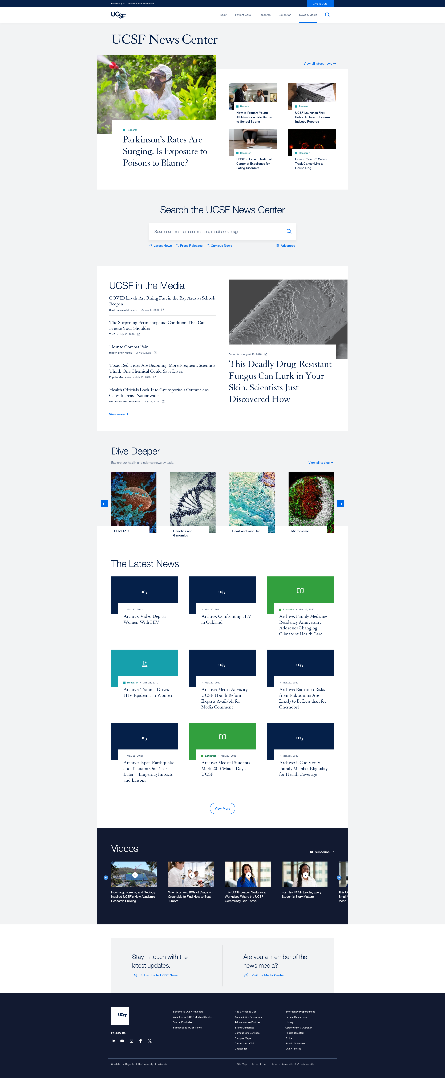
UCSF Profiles (293, 1048)
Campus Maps (243, 1038)
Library (289, 1022)
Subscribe (324, 852)
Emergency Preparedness (300, 1011)
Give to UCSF (320, 3)
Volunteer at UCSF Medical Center (192, 1016)
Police (288, 1038)
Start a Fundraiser (183, 1022)
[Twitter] (152, 1041)
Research (265, 15)
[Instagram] (133, 1041)
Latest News (163, 245)
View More (222, 808)
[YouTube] (124, 1041)
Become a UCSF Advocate (188, 1011)
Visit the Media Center (268, 975)
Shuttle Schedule (295, 1043)
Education (285, 15)
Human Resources (296, 1016)
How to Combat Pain (129, 347)
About (223, 15)
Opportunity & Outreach (298, 1027)
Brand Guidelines (244, 1027)
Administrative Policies (247, 1022)
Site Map (242, 1064)
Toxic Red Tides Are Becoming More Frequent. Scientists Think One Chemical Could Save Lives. (162, 368)
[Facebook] (143, 1041)
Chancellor (241, 1048)
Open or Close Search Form (327, 15)
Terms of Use (259, 1064)
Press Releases (191, 245)
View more (117, 414)
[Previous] (104, 503)
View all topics (319, 462)
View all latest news (318, 63)
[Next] (340, 503)
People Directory (294, 1032)
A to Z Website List (245, 1011)
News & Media (308, 15)
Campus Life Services (247, 1032)
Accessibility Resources (248, 1016)
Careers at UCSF (244, 1043)
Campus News (221, 245)
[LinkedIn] (115, 1041)
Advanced (288, 245)
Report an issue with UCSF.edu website (292, 1064)
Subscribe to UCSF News (159, 975)
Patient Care (243, 15)
